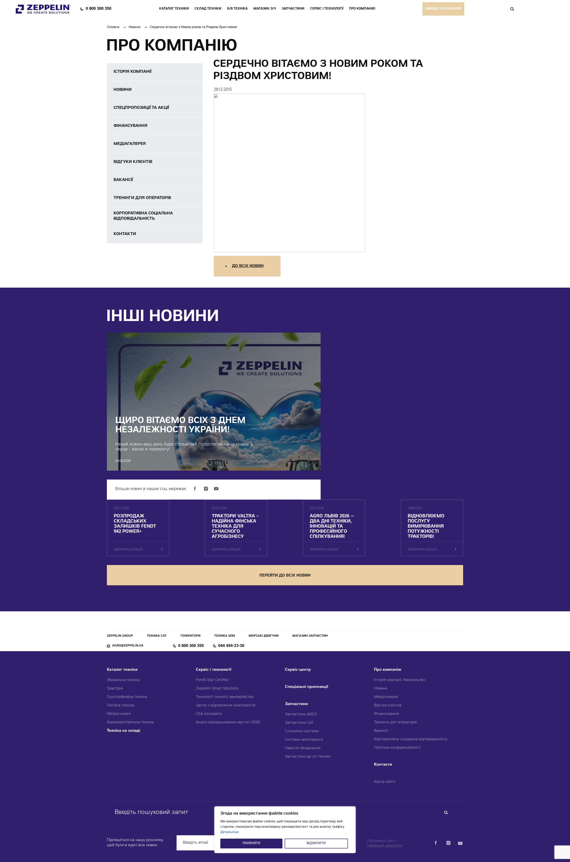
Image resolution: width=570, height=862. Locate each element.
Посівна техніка (120, 705)
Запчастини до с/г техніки (308, 756)
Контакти (383, 765)
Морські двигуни (264, 636)
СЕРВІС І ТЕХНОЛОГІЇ (326, 8)
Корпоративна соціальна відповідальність (411, 739)
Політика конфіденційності (397, 748)
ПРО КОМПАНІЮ (362, 8)
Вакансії (381, 731)
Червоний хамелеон (384, 846)
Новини (134, 27)
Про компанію (387, 670)
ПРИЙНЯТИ (251, 843)
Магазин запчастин (310, 636)
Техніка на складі (123, 731)
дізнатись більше (128, 549)
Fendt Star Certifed (212, 680)
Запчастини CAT (299, 723)
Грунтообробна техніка (127, 697)
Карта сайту (384, 782)
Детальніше (229, 832)
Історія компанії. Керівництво (399, 680)
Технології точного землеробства (224, 697)
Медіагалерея (386, 697)
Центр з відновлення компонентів (225, 705)
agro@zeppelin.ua (127, 645)
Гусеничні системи (302, 731)
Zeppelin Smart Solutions (217, 688)
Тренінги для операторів (395, 722)
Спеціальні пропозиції (306, 687)
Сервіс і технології (213, 670)
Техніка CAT (157, 636)
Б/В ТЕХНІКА (237, 8)
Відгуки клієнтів (387, 705)
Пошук (512, 9)
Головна (113, 27)
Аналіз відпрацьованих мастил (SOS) (228, 722)
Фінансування (386, 714)
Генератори (190, 636)
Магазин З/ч (264, 8)
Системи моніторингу (304, 740)
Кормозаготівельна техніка (130, 722)
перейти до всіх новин (285, 576)
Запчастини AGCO (301, 714)
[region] (285, 829)
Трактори (115, 688)
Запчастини (296, 704)
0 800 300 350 (98, 9)
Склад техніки (208, 8)
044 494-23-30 (231, 646)
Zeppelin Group (120, 636)
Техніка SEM (224, 636)
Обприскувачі (119, 714)
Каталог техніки (122, 670)
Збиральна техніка (123, 680)
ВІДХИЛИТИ (316, 843)
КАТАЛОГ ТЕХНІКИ (174, 8)
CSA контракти (209, 714)
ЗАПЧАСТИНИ (293, 8)
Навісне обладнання (303, 748)
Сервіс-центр (298, 670)
